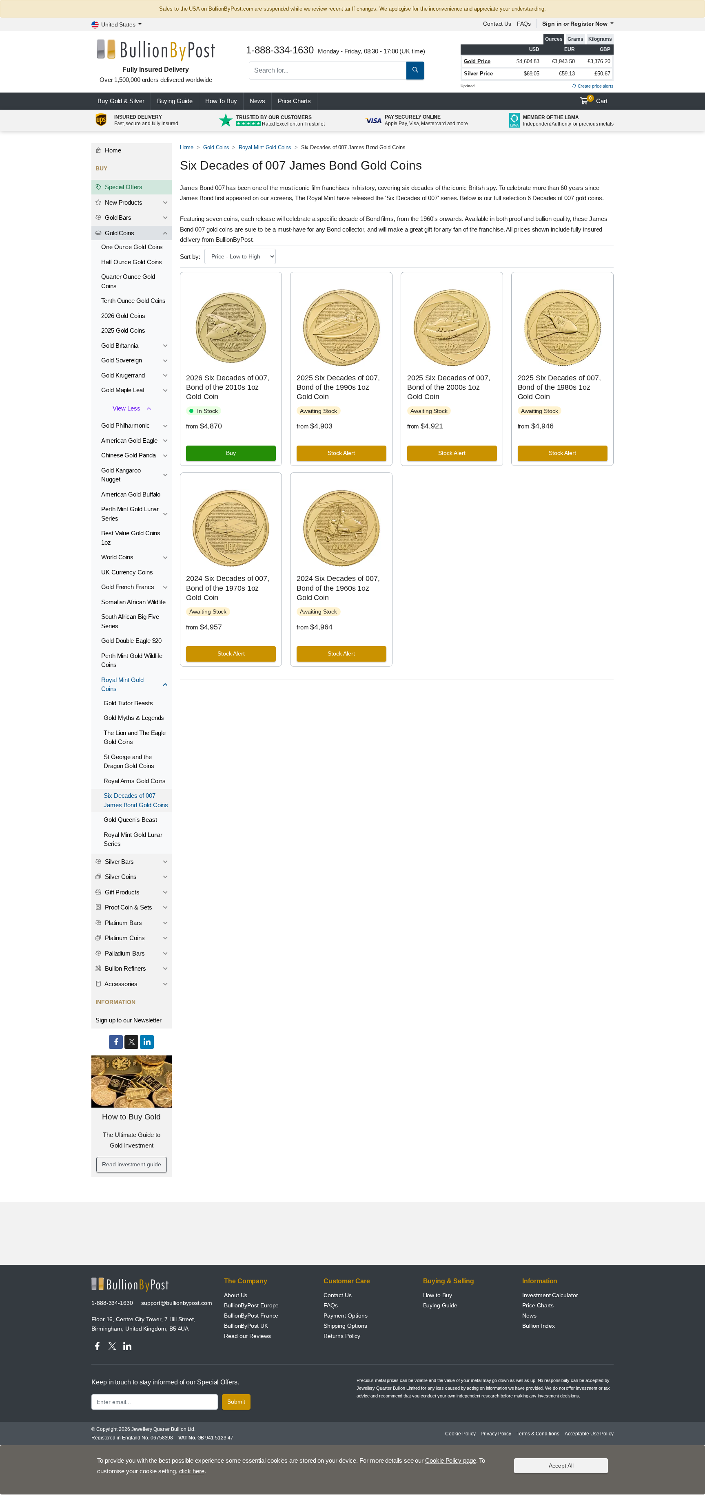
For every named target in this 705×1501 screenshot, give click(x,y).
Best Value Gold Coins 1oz (130, 538)
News (257, 100)
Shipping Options (345, 1325)
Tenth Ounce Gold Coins (133, 300)
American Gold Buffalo (130, 494)
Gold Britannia (119, 345)
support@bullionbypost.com (176, 1303)
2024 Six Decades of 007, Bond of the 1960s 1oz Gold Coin (338, 588)
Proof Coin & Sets (127, 907)
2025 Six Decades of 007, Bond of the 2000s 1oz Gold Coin (448, 387)
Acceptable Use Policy (589, 1434)
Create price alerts (595, 86)
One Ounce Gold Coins (132, 246)
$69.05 (532, 74)
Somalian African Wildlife (133, 601)
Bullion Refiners (124, 968)
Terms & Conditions (538, 1434)
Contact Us (338, 1295)
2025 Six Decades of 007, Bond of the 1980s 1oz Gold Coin (559, 387)
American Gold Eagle (129, 440)
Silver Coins (120, 876)
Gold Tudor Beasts (128, 703)
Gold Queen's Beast (130, 819)
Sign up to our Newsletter (128, 1020)
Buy (231, 453)
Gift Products (121, 892)
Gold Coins (216, 147)
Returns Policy (342, 1336)
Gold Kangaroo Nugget (121, 475)
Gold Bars (117, 217)
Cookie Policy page (450, 1460)
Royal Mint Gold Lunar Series (133, 839)
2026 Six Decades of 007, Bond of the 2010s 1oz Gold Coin (227, 387)
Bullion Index (538, 1325)
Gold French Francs (127, 586)
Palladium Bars (124, 953)
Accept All (561, 1465)
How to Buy (437, 1295)
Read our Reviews (247, 1336)
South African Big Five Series (130, 621)
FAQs (524, 23)
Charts (294, 100)
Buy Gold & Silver (121, 100)
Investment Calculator (550, 1295)
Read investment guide (131, 1164)
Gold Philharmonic (125, 425)
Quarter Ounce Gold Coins (128, 281)
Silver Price (478, 74)
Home (187, 147)
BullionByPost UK (246, 1325)
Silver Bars (118, 861)
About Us (235, 1295)
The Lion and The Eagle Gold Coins (135, 737)
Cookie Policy (460, 1434)
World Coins (117, 557)
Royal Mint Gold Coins (265, 147)
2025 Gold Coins (123, 330)
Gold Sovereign (121, 360)
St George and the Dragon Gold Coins (129, 761)
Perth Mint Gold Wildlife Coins (131, 660)
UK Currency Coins (127, 572)
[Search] (415, 70)
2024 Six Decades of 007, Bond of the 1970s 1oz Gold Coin (227, 588)
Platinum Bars (122, 922)
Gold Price (477, 61)
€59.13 (567, 74)
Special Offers (122, 186)
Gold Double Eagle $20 (131, 640)
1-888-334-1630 (112, 1303)
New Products (122, 202)
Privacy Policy (496, 1434)
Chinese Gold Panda (128, 455)
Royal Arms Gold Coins (135, 780)
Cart (598, 99)
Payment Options (346, 1315)
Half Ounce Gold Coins (131, 261)
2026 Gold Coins (123, 315)
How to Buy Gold (131, 1117)
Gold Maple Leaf (122, 389)
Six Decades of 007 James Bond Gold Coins (136, 800)
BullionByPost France (251, 1315)
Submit (236, 1401)
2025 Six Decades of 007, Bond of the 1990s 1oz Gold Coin (338, 387)
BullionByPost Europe (251, 1305)
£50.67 (602, 74)
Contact (497, 23)
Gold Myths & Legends (134, 717)
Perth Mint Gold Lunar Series (130, 513)
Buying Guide (175, 100)
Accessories (120, 983)
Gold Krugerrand (123, 375)
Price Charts (538, 1305)
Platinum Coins (124, 937)
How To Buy (221, 100)
